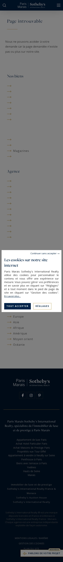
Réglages (42, 306)
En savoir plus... (12, 296)
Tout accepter (17, 306)
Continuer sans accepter (43, 253)
